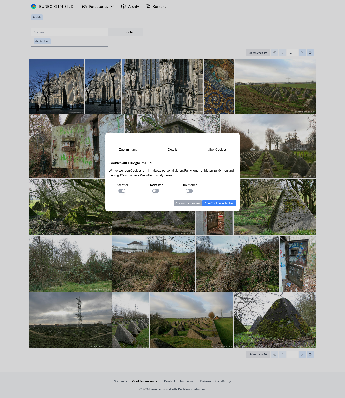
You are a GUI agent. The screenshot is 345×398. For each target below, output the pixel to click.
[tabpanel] (172, 183)
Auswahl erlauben (187, 203)
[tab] (127, 149)
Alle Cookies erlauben (219, 203)
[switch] (121, 191)
